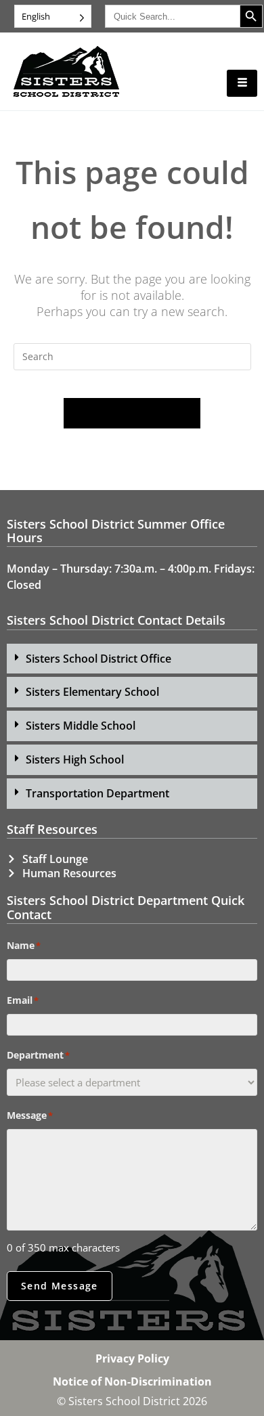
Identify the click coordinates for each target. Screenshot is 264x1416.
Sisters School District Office (98, 658)
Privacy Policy (132, 1358)
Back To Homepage (132, 413)
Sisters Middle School (80, 725)
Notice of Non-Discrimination (132, 1381)
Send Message (59, 1285)
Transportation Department (97, 793)
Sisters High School (75, 759)
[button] (132, 659)
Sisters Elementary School (92, 691)
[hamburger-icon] (242, 83)
